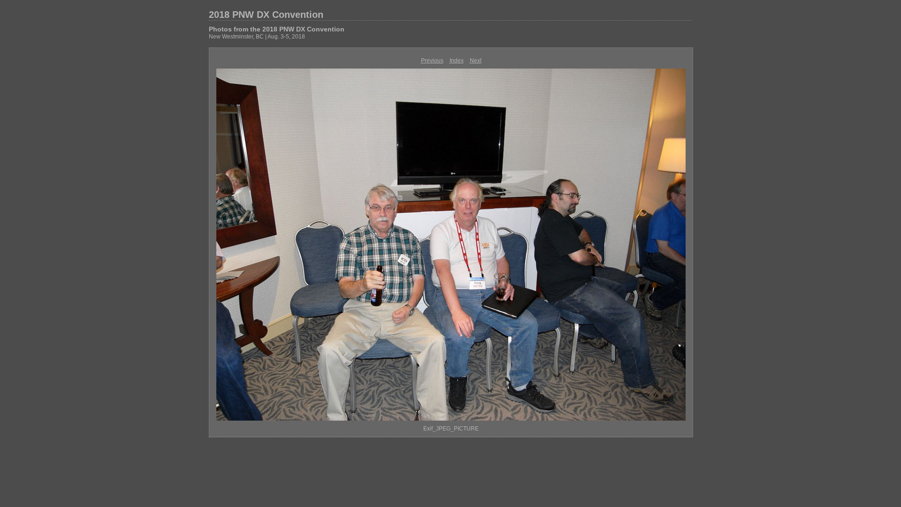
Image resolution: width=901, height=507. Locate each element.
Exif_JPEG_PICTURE (451, 428)
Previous (432, 60)
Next (475, 60)
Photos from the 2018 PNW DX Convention (276, 29)
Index (457, 60)
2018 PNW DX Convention (266, 14)
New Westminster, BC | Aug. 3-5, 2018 (257, 36)
